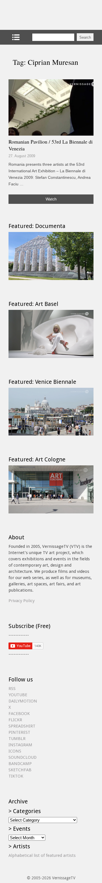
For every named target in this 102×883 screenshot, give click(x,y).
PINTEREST (19, 732)
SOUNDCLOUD (22, 757)
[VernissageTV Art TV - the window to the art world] (36, 15)
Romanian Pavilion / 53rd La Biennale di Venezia (50, 145)
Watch (51, 199)
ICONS (14, 751)
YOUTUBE (17, 694)
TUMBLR (17, 738)
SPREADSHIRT (21, 726)
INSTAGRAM (20, 744)
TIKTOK (15, 776)
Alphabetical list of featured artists (42, 855)
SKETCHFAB (19, 769)
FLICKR (15, 719)
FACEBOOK (19, 713)
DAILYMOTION (22, 701)
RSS (12, 688)
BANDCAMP (20, 763)
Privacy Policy (21, 600)
